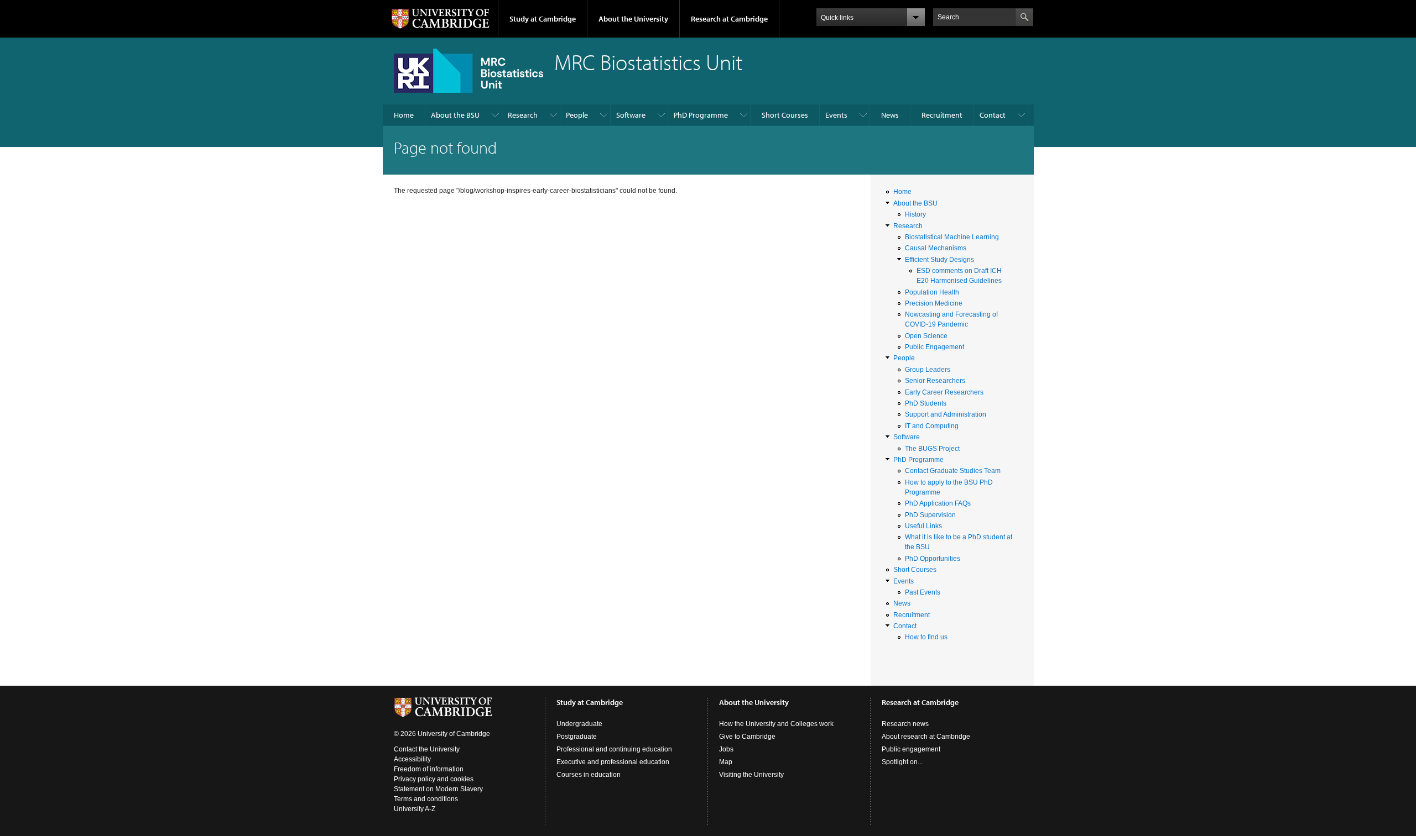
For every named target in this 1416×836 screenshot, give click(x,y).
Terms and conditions (426, 799)
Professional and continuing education (614, 749)
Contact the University (427, 749)
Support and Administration (945, 414)
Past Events (922, 592)
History (915, 214)
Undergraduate (579, 724)
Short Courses (785, 115)
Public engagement (911, 749)
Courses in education (588, 775)
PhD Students (925, 403)
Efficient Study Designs (939, 260)
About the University (633, 19)
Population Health (932, 292)
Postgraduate (576, 736)
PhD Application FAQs (938, 503)
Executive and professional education (612, 762)
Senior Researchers (935, 381)
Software (630, 115)
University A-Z (414, 809)
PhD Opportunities (932, 558)
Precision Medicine (933, 303)
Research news (905, 724)
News (890, 115)
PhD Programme (701, 115)
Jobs (726, 749)
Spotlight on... (902, 762)
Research (523, 115)
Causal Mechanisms (935, 248)
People (577, 115)
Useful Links (923, 526)
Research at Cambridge (729, 19)
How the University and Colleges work (776, 724)
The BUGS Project (932, 449)
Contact (993, 115)
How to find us (926, 637)
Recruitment (942, 115)
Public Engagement (934, 347)
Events (836, 115)
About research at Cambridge (926, 736)
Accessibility (412, 759)
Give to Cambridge (747, 736)
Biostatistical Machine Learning (952, 237)
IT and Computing (932, 426)
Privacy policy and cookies (433, 779)
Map (725, 762)
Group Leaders (927, 370)
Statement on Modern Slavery (438, 789)
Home (404, 115)
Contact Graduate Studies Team (953, 471)
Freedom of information (429, 769)
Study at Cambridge (542, 19)
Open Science (926, 336)
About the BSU (455, 115)
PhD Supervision (930, 515)
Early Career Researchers (944, 392)
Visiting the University (751, 775)
